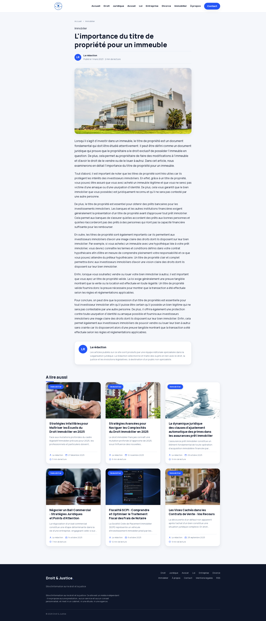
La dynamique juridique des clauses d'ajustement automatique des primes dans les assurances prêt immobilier (191, 430)
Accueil (96, 6)
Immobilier (180, 6)
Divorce (166, 6)
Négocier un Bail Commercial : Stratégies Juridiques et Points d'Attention (70, 514)
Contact (212, 6)
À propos (195, 6)
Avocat (131, 6)
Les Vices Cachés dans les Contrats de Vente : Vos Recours (192, 512)
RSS (218, 578)
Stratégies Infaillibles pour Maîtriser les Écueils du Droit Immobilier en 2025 (68, 428)
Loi (140, 6)
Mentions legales (204, 578)
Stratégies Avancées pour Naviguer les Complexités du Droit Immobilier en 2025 (129, 428)
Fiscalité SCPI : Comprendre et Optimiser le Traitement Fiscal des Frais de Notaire (129, 514)
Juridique (118, 6)
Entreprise (152, 6)
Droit (107, 6)
